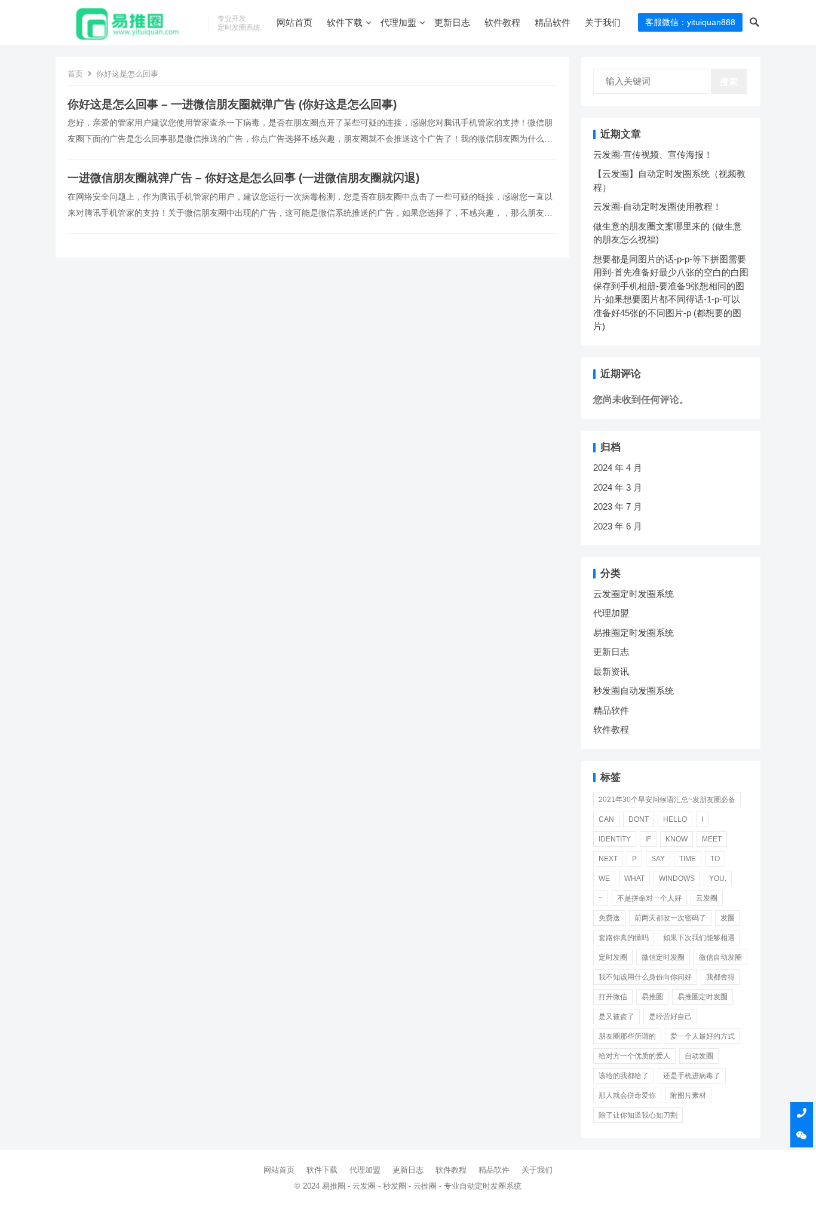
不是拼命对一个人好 (649, 898)
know (676, 839)
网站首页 (294, 22)
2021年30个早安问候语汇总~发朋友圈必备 (667, 799)
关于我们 (603, 22)
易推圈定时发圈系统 (633, 633)
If (648, 839)
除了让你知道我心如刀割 (638, 1115)
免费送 (609, 918)
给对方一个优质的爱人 (634, 1056)
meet (712, 839)
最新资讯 (611, 671)
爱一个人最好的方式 (702, 1036)
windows (677, 878)
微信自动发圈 (720, 957)
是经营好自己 (670, 1016)
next (608, 859)
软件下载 (345, 22)
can (606, 819)
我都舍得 (720, 977)
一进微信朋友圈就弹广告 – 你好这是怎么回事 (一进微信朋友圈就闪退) (243, 178)
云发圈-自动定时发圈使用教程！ (657, 206)
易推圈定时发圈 (702, 997)
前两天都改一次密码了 (670, 918)
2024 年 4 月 (617, 468)
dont (638, 819)
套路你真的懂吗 (624, 937)
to (715, 859)
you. (717, 878)
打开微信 (613, 997)
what (634, 878)
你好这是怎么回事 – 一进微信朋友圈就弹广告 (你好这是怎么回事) (232, 104)
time (687, 859)
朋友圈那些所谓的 (627, 1036)
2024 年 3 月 (617, 487)
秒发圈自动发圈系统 (633, 690)
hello (675, 819)
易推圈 (652, 997)
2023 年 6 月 (617, 526)
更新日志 (452, 22)
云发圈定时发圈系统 (633, 594)
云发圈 (706, 898)
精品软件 (552, 22)
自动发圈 (699, 1056)
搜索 (729, 81)
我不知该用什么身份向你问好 (645, 977)
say (658, 859)
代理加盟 (398, 22)
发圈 (727, 918)
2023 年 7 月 (617, 506)
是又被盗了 (616, 1016)
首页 (75, 73)
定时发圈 (613, 957)
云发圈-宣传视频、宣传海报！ (653, 154)
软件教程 (502, 22)
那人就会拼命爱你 (627, 1095)
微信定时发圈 (663, 957)
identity (615, 839)
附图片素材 (688, 1095)
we (604, 878)
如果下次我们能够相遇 (699, 937)
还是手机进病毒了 (691, 1076)
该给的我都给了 (624, 1076)
